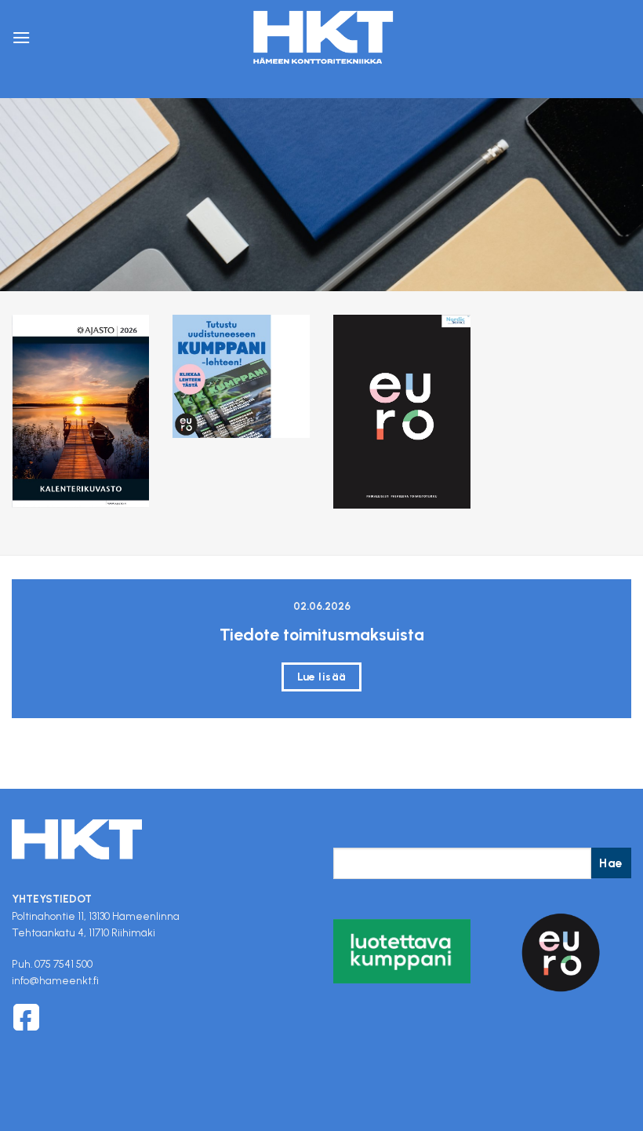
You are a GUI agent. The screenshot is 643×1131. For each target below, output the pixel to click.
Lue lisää (322, 676)
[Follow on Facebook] (26, 1017)
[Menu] (21, 37)
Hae (611, 863)
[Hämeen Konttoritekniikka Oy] (321, 37)
